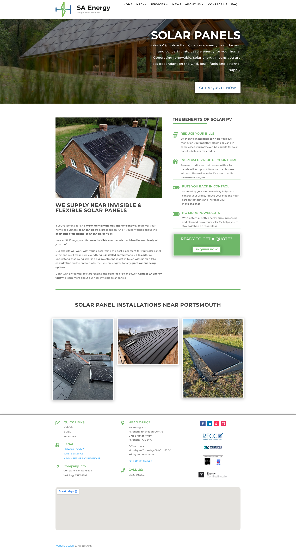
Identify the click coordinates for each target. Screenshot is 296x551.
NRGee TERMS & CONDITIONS (82, 458)
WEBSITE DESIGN (65, 545)
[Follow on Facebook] (203, 423)
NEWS (176, 4)
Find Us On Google (140, 461)
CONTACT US (217, 4)
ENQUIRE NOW (206, 249)
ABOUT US (193, 4)
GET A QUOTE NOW (217, 88)
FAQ (234, 4)
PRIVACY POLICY (74, 448)
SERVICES (157, 4)
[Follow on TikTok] (216, 423)
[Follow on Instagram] (223, 423)
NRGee (141, 4)
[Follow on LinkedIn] (209, 423)
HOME (128, 4)
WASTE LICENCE (73, 453)
